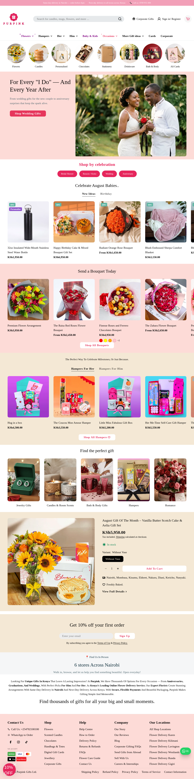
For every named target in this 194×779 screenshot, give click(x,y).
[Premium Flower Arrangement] (28, 299)
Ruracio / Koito (89, 174)
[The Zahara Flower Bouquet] (166, 299)
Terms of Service (151, 771)
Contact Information (175, 771)
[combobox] (78, 19)
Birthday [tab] (106, 193)
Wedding (109, 174)
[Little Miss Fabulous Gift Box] (120, 396)
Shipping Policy (90, 771)
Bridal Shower (67, 174)
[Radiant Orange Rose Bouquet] (120, 222)
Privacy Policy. (120, 643)
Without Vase (112, 558)
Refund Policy (110, 771)
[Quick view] (45, 207)
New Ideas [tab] (88, 193)
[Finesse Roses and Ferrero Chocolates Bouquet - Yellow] (105, 340)
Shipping (120, 537)
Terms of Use (103, 643)
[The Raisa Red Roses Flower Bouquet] (74, 299)
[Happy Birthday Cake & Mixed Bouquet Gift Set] (74, 222)
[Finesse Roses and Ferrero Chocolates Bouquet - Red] (101, 340)
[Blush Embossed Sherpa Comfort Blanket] (166, 222)
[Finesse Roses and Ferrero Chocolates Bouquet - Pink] (114, 340)
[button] (9, 769)
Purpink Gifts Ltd (26, 771)
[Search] (120, 19)
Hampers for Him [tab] (111, 368)
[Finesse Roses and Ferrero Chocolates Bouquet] (120, 299)
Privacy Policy (130, 771)
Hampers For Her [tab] (82, 368)
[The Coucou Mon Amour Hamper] (74, 396)
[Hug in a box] (28, 396)
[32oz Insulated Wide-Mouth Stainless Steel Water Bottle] (28, 222)
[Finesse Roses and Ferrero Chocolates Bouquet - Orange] (110, 340)
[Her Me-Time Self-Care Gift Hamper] (166, 396)
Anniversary (128, 174)
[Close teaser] (14, 764)
